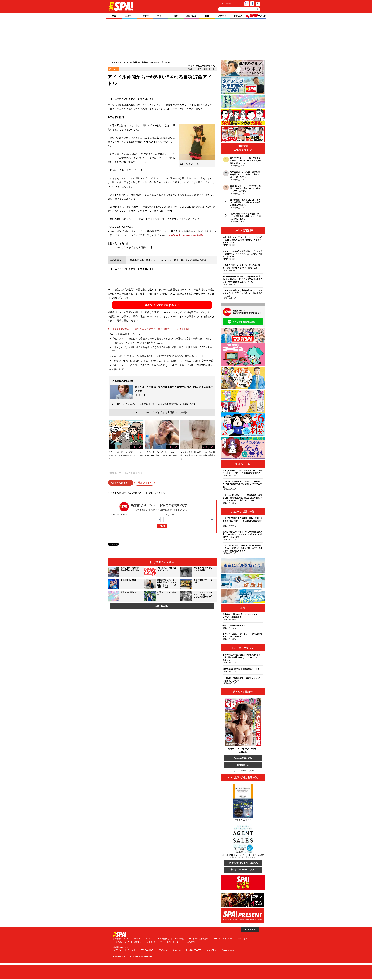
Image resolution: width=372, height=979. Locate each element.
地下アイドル (145, 482)
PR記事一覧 (179, 939)
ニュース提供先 (162, 939)
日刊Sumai (163, 950)
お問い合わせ (173, 942)
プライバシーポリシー (223, 939)
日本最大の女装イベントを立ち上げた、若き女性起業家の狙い (155, 404)
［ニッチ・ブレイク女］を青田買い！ (132, 98)
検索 (257, 9)
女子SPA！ (118, 950)
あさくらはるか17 (121, 482)
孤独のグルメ (179, 950)
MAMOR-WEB (195, 950)
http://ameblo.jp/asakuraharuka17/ (185, 235)
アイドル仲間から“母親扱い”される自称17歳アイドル (137, 493)
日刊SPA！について (142, 939)
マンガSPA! (211, 950)
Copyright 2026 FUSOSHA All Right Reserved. (132, 956)
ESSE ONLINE (147, 950)
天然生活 (132, 950)
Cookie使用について (246, 939)
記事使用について (154, 942)
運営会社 (138, 942)
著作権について (122, 942)
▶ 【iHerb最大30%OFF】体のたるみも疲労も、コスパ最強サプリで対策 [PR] (148, 329)
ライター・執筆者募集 (199, 939)
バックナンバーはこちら (243, 770)
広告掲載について (121, 939)
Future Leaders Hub (229, 950)
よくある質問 (189, 942)
